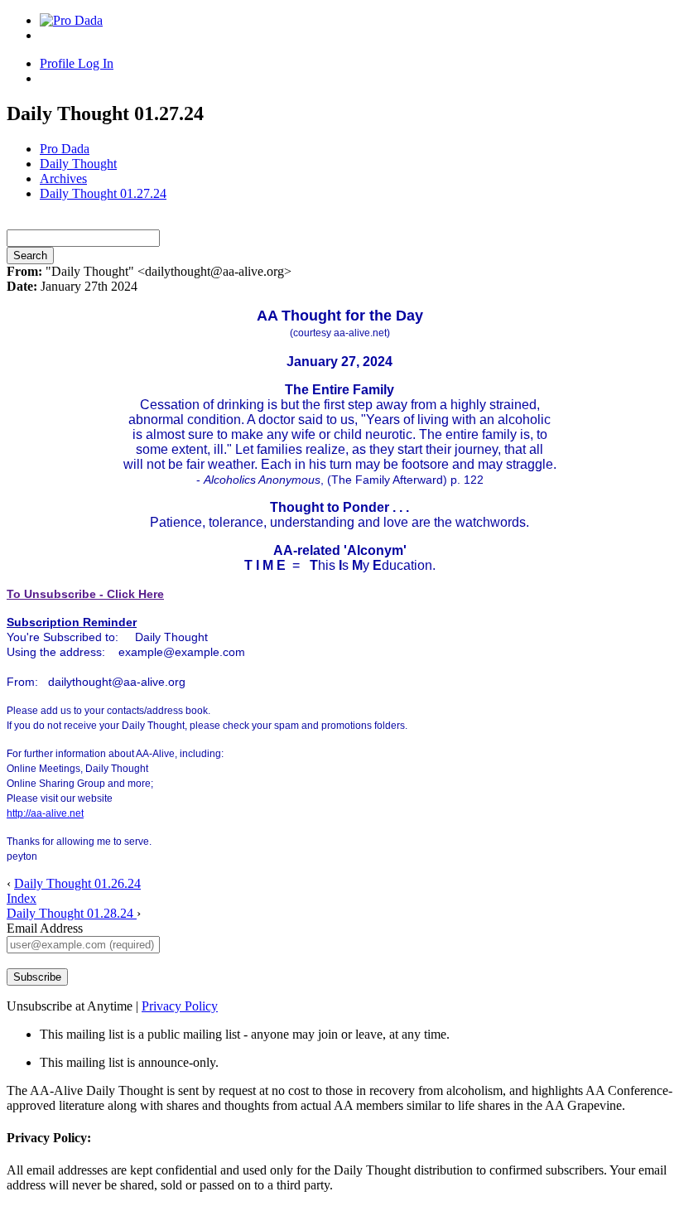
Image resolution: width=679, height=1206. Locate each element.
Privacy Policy (180, 1006)
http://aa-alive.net (45, 813)
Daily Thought (78, 164)
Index (21, 898)
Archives (63, 178)
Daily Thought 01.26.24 (77, 883)
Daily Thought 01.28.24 (72, 913)
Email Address (45, 928)
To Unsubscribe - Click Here (85, 594)
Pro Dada (64, 149)
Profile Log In (76, 63)
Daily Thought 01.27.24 (103, 193)
